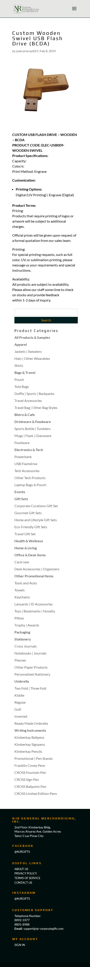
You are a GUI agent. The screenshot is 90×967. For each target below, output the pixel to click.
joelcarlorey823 (27, 51)
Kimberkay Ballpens (29, 737)
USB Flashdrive (25, 464)
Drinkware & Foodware (32, 421)
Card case (21, 562)
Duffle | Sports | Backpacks (34, 393)
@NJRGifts (22, 898)
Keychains (22, 597)
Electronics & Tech (28, 450)
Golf (17, 709)
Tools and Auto (25, 583)
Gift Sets (21, 499)
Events (19, 492)
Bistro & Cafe (24, 414)
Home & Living (25, 548)
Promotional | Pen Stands (33, 758)
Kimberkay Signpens (29, 744)
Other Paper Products (31, 667)
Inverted (20, 716)
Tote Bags (21, 386)
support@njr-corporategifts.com (44, 928)
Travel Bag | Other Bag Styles (35, 407)
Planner (20, 660)
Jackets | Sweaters (28, 351)
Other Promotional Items (33, 576)
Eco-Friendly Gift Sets (30, 527)
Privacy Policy (25, 873)
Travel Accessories (28, 400)
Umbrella (21, 681)
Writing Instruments (30, 730)
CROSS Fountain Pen (30, 772)
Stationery (22, 639)
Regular (20, 702)
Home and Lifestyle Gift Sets (35, 520)
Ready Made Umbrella (31, 723)
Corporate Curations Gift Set (36, 506)
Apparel (20, 344)
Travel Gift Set (25, 534)
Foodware (21, 443)
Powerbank (23, 457)
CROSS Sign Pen (26, 779)
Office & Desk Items (30, 555)
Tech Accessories (27, 471)
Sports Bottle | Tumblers (32, 428)
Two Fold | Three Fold (30, 688)
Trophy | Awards (26, 625)
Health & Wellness (28, 541)
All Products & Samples (32, 337)
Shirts (18, 365)
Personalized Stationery (32, 674)
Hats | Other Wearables (32, 358)
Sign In (19, 945)
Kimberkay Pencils (28, 751)
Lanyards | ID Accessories (33, 604)
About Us (21, 869)
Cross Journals (25, 646)
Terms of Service (27, 878)
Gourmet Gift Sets (28, 513)
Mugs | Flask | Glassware (32, 436)
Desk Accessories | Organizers (36, 569)
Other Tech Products (29, 478)
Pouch (19, 379)
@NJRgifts (22, 851)
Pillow (19, 618)
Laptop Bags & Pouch (30, 485)
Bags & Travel (24, 372)
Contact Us (23, 882)
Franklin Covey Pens (29, 765)
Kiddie (19, 695)
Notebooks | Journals (30, 653)
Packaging (22, 632)
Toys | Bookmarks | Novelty (34, 611)
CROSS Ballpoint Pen (30, 786)
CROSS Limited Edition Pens (35, 793)
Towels (19, 590)
